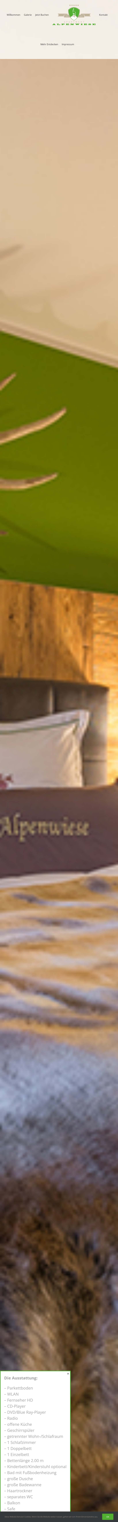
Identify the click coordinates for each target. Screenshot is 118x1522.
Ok (107, 1516)
